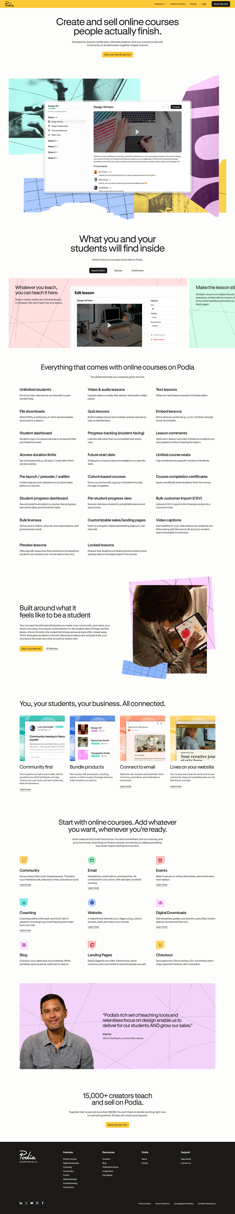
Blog (104, 1163)
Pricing (193, 4)
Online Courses (70, 1159)
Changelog (107, 1175)
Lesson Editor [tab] (98, 270)
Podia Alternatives (110, 1167)
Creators (106, 1159)
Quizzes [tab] (118, 270)
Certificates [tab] (138, 270)
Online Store (68, 1187)
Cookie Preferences (206, 1203)
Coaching (67, 1167)
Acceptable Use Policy (184, 1203)
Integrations (107, 1171)
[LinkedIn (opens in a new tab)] (21, 1203)
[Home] (9, 4)
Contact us (186, 1163)
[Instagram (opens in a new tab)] (37, 1203)
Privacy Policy (144, 1203)
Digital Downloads (71, 1163)
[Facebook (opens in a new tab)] (42, 1203)
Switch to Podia (177, 4)
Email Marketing (70, 1183)
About (144, 1159)
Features (158, 4)
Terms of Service (162, 1203)
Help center (186, 1159)
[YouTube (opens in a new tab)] (31, 1203)
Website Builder (70, 1179)
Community (68, 1171)
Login (203, 4)
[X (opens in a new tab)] (26, 1203)
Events (66, 1175)
